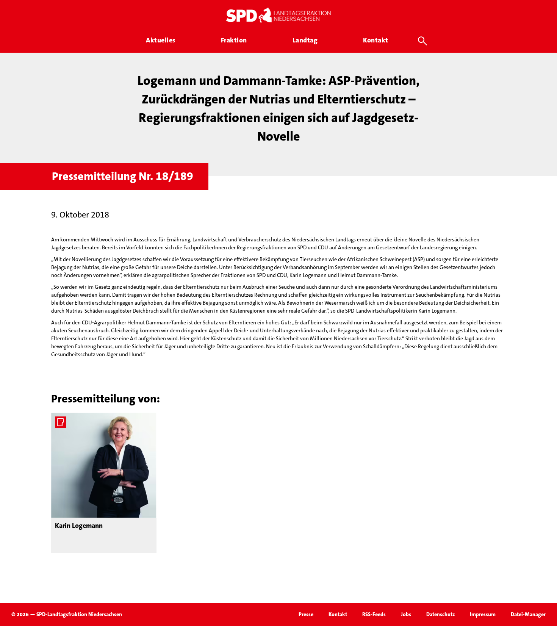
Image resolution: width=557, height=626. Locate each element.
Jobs (406, 614)
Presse (306, 614)
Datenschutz (440, 614)
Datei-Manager (528, 614)
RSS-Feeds (374, 614)
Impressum (483, 614)
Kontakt (338, 614)
